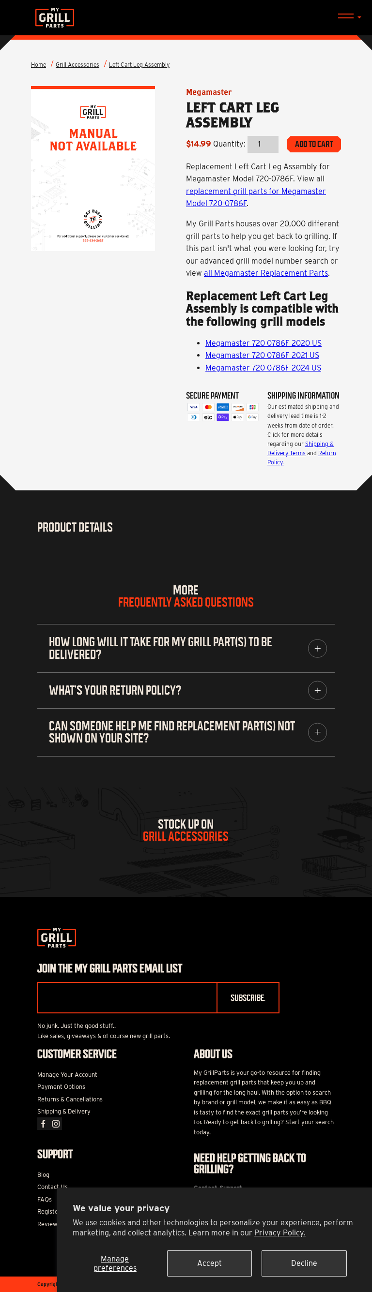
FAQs (44, 1199)
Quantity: (229, 144)
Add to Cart (314, 144)
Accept (209, 1263)
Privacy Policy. (280, 1232)
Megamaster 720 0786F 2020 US (263, 343)
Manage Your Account (67, 1074)
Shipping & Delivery (64, 1111)
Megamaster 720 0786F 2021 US (262, 355)
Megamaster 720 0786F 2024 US (263, 367)
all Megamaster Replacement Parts (266, 273)
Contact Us (52, 1186)
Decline (304, 1263)
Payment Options (61, 1086)
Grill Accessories (77, 64)
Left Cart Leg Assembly (139, 64)
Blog (43, 1174)
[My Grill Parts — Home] (186, 18)
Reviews (48, 1224)
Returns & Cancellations (70, 1099)
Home (38, 64)
